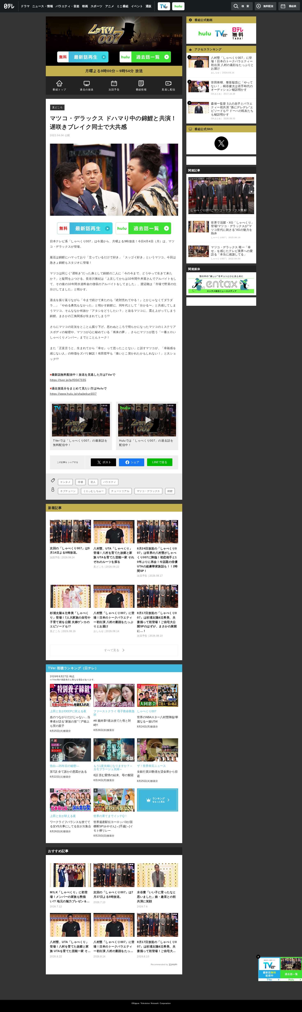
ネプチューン (68, 491)
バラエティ (109, 482)
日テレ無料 (238, 33)
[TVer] (164, 6)
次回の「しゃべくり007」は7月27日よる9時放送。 (113, 894)
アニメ (109, 6)
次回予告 (114, 89)
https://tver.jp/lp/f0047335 (68, 380)
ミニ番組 (123, 6)
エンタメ (65, 482)
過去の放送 (86, 89)
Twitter (221, 143)
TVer (85, 228)
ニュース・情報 (42, 6)
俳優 (80, 482)
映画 (85, 6)
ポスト (107, 462)
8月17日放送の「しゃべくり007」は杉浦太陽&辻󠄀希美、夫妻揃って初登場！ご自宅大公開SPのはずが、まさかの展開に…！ (157, 946)
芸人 (93, 482)
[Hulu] (145, 57)
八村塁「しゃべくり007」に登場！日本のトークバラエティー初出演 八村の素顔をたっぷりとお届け (114, 946)
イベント (137, 6)
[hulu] (178, 6)
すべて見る (112, 650)
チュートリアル (120, 491)
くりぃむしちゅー (93, 491)
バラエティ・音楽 (68, 6)
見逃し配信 (168, 89)
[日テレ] (9, 6)
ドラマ (25, 6)
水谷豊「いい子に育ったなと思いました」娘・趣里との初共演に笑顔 (156, 897)
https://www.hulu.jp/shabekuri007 (73, 393)
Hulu (143, 228)
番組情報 (141, 89)
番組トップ (59, 89)
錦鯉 (170, 491)
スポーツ (97, 6)
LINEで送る (159, 462)
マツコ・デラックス (148, 491)
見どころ (57, 107)
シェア (135, 462)
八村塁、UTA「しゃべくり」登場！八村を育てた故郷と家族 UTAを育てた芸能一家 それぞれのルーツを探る (70, 946)
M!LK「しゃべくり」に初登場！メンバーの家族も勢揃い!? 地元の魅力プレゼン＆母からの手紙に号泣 (70, 897)
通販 (149, 6)
